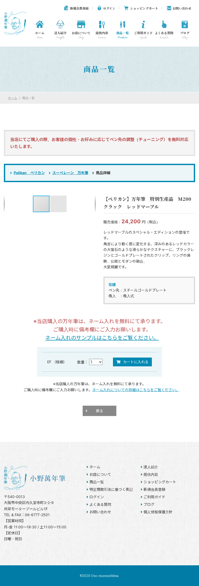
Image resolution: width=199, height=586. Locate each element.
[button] (58, 204)
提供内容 (102, 35)
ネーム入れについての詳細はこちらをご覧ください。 (135, 390)
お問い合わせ (182, 8)
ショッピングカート (144, 8)
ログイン (109, 8)
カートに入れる (135, 362)
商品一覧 (122, 35)
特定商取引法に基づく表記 (111, 489)
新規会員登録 (79, 8)
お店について (81, 35)
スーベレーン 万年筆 (70, 172)
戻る (99, 411)
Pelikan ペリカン (29, 172)
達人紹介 (60, 35)
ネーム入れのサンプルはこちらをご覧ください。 (102, 338)
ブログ (184, 35)
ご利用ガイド (143, 35)
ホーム (39, 35)
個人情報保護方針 (158, 512)
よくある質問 (164, 35)
